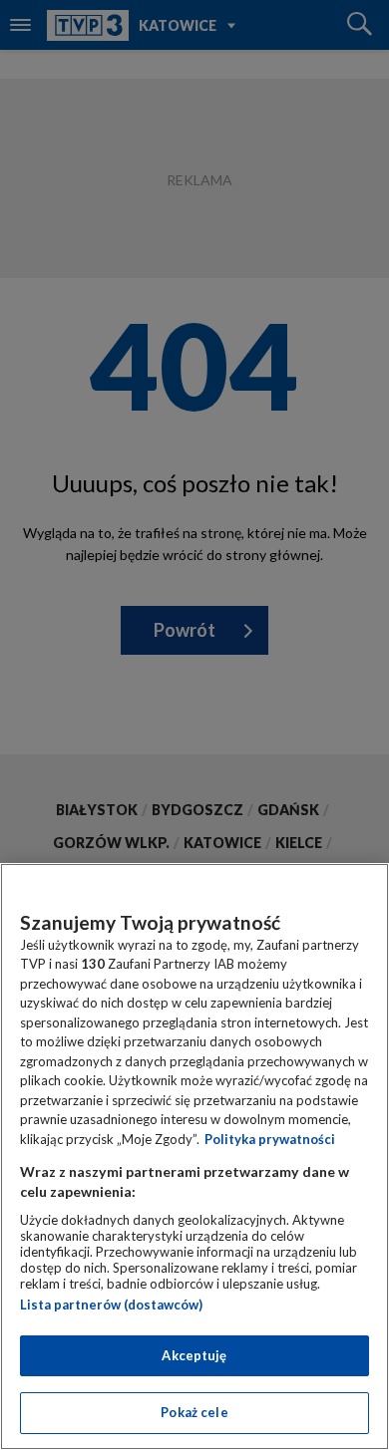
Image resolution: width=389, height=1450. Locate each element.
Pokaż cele (194, 1412)
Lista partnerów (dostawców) (111, 1304)
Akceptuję (194, 1355)
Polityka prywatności (269, 1139)
